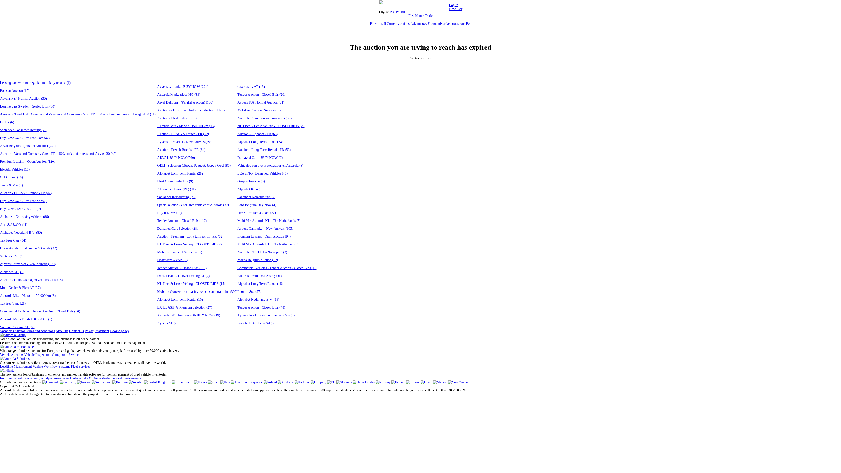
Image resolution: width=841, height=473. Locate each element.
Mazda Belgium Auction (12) (257, 260)
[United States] (364, 382)
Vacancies (7, 331)
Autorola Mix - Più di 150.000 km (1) (26, 319)
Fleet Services (80, 366)
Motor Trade (424, 16)
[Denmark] (50, 382)
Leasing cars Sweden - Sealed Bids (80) (27, 106)
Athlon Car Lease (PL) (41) (176, 189)
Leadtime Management (16, 366)
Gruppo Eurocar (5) (251, 181)
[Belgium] (120, 382)
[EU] (331, 382)
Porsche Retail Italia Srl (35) (256, 323)
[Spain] (213, 382)
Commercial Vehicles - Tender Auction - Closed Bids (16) (40, 311)
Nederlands (398, 12)
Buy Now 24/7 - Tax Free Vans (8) (24, 201)
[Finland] (398, 382)
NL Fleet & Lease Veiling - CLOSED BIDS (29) (271, 126)
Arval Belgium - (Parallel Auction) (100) (185, 102)
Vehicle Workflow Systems (51, 366)
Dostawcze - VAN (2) (172, 260)
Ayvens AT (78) (168, 323)
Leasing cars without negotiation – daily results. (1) (35, 83)
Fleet (411, 16)
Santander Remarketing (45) (176, 197)
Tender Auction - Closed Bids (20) (261, 94)
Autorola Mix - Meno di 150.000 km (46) (186, 126)
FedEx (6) (7, 122)
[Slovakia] (344, 382)
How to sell (378, 23)
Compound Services (66, 355)
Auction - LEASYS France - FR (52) (183, 134)
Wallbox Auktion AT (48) (17, 327)
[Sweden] (136, 382)
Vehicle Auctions (11, 355)
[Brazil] (426, 382)
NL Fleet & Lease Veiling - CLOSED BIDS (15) (191, 284)
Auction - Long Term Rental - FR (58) (264, 150)
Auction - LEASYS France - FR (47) (26, 193)
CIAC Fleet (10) (11, 177)
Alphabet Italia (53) (250, 189)
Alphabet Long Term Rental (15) (260, 284)
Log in (453, 5)
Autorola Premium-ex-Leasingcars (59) (264, 118)
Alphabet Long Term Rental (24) (260, 142)
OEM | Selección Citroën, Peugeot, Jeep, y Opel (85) (194, 165)
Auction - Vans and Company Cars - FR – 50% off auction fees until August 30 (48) (58, 153)
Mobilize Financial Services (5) (259, 110)
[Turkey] (413, 382)
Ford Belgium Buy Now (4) (256, 205)
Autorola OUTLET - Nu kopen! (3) (262, 252)
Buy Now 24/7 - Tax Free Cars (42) (25, 138)
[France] (200, 382)
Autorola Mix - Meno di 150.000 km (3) (28, 295)
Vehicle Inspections (37, 355)
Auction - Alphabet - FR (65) (257, 134)
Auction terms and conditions (34, 331)
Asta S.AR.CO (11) (13, 224)
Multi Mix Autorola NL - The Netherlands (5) (268, 220)
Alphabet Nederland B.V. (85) (21, 232)
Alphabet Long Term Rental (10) (180, 299)
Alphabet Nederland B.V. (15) (258, 299)
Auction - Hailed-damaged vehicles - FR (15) (31, 280)
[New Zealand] (459, 382)
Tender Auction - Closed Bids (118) (182, 268)
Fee (468, 23)
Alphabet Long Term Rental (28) (180, 173)
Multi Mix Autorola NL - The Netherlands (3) (268, 244)
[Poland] (270, 382)
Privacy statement (97, 331)
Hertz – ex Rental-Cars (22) (256, 213)
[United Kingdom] (157, 382)
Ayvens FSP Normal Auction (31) (260, 102)
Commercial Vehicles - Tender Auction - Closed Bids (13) (277, 268)
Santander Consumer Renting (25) (23, 130)
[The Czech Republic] (247, 382)
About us (62, 331)
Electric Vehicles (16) (15, 169)
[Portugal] (302, 382)
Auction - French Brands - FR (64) (181, 150)
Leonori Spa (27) (249, 291)
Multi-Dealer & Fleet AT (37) (20, 287)
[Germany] (68, 382)
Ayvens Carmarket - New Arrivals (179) (28, 264)
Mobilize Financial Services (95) (179, 252)
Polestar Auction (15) (14, 90)
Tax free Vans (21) (13, 303)
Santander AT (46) (12, 256)
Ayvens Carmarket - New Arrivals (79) (184, 142)
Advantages (418, 23)
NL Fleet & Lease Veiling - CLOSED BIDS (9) (190, 244)
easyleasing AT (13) (251, 86)
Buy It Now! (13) (169, 213)
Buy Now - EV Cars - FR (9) (20, 209)
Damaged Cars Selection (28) (177, 228)
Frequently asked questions (446, 23)
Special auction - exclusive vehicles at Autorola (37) (193, 205)
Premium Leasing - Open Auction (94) (264, 236)
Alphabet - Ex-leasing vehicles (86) (24, 217)
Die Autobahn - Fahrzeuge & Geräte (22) (28, 248)
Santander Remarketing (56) (256, 197)
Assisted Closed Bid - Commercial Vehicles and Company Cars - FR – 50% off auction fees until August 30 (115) (78, 114)
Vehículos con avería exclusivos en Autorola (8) (270, 165)
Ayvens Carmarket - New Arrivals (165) (265, 228)
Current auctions (398, 23)
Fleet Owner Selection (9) (175, 181)
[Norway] (383, 382)
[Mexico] (440, 382)
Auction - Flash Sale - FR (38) (178, 118)
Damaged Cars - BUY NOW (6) (260, 157)
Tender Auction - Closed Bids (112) (182, 220)
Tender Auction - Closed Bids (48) (261, 307)
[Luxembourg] (182, 382)
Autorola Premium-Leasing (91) (259, 276)
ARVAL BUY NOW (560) (176, 157)
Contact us (76, 331)
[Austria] (84, 382)
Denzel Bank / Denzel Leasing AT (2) (183, 276)
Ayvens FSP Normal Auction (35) (23, 98)
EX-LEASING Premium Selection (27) (184, 307)
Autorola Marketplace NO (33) (178, 94)
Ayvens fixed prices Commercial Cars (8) (266, 315)
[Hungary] (318, 382)
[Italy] (225, 382)
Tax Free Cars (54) (13, 240)
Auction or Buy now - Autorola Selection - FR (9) (191, 110)
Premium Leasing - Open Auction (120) (27, 161)
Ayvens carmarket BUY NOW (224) (182, 86)
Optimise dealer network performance (115, 378)
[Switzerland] (101, 382)
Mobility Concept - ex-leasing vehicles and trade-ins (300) (197, 291)
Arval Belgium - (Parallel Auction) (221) (28, 146)
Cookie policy (119, 331)
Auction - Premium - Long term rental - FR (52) (190, 236)
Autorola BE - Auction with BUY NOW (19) (188, 315)
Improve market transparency (20, 378)
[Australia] (286, 382)
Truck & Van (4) (11, 185)
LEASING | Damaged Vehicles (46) (262, 173)
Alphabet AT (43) (12, 272)
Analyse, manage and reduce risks (64, 378)
